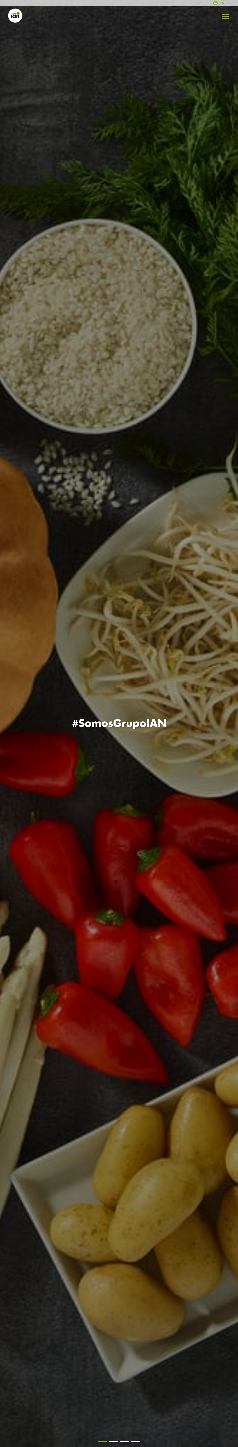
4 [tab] (135, 1441)
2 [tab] (113, 1441)
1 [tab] (102, 1441)
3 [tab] (124, 1441)
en (229, 3)
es (222, 3)
